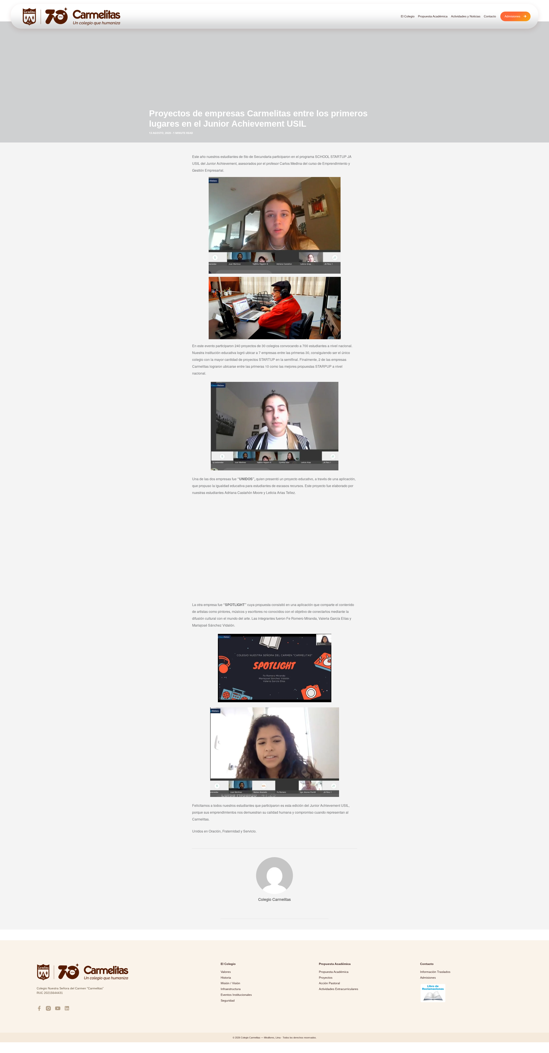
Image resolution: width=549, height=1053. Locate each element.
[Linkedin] (66, 1008)
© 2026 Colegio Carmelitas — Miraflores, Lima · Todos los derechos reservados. (275, 1037)
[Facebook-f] (39, 1008)
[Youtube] (57, 1008)
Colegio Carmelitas (274, 899)
